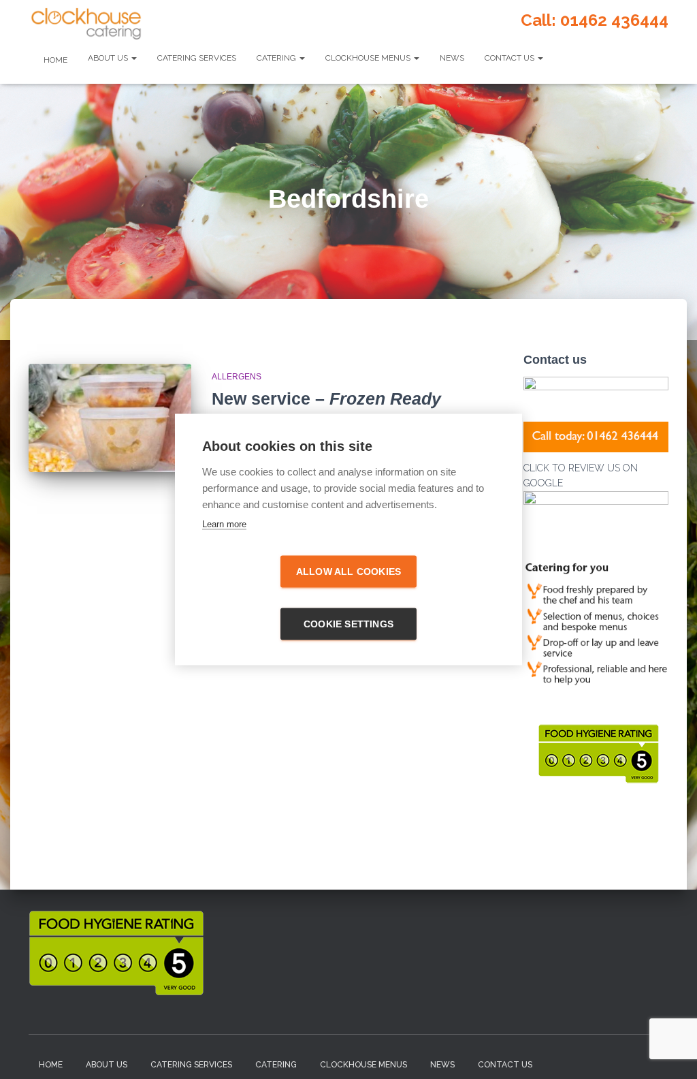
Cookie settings (348, 624)
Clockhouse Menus (368, 58)
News (452, 58)
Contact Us (510, 58)
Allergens (236, 376)
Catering (277, 58)
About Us (109, 58)
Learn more (224, 524)
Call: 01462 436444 (594, 20)
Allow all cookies (348, 572)
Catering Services (196, 58)
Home (54, 60)
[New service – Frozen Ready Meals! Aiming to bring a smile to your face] (110, 418)
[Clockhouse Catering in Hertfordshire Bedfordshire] (85, 24)
